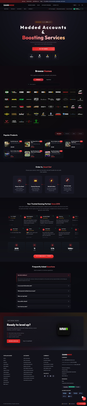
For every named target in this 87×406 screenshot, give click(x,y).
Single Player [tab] (48, 79)
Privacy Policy (65, 369)
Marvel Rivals (6, 382)
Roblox (4, 368)
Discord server (29, 1)
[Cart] (82, 5)
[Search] (79, 5)
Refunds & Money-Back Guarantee (69, 371)
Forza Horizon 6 (6, 376)
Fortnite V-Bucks (47, 360)
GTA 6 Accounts (27, 358)
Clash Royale (6, 372)
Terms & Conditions (66, 367)
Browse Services (13, 341)
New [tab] (74, 133)
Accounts (19, 8)
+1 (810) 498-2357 (76, 364)
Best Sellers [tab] (59, 133)
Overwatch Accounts (28, 380)
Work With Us (65, 375)
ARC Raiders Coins (47, 368)
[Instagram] (53, 376)
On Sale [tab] (80, 133)
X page (41, 1)
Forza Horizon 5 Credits (48, 364)
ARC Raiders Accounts (28, 368)
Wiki (25, 8)
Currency (30, 8)
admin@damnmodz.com (70, 360)
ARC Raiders (5, 366)
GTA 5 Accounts (27, 360)
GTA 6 (4, 358)
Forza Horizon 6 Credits (48, 366)
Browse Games (31, 5)
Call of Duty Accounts (28, 364)
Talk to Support (27, 341)
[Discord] (45, 376)
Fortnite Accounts (27, 362)
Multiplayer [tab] (38, 79)
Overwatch (5, 380)
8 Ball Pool (5, 378)
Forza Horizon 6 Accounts (29, 378)
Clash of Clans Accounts (28, 370)
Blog (38, 5)
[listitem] (13, 144)
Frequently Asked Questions (68, 383)
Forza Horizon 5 (6, 374)
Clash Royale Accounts (28, 372)
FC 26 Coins (46, 362)
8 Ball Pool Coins (47, 370)
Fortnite (5, 362)
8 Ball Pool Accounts (28, 374)
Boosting (6, 8)
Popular (13, 8)
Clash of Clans (6, 370)
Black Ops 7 (5, 384)
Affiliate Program (46, 5)
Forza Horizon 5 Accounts (29, 376)
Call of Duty (5, 364)
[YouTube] (50, 376)
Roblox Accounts (27, 366)
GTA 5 (4, 360)
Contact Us (55, 5)
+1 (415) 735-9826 (73, 362)
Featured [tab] (67, 133)
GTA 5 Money (46, 358)
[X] (47, 376)
